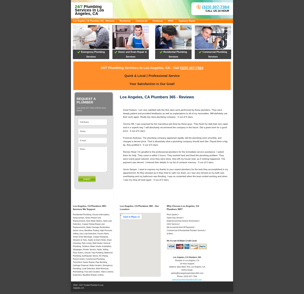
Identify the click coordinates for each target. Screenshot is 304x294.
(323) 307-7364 (215, 7)
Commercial (141, 21)
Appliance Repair (187, 21)
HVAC (171, 21)
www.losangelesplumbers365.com (187, 279)
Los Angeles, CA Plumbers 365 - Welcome (93, 21)
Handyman (157, 21)
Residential (125, 21)
